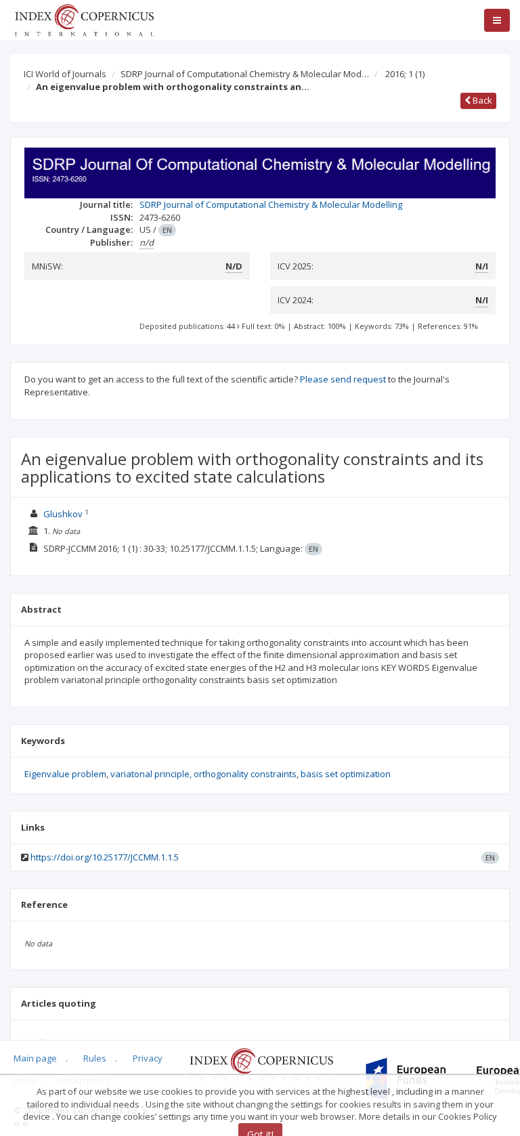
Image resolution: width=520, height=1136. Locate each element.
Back (481, 100)
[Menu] (497, 20)
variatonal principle (150, 774)
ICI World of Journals (65, 74)
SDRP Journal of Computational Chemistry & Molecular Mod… (245, 74)
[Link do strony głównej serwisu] (84, 19)
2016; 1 (405, 74)
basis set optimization (346, 774)
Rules (94, 1058)
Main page (35, 1058)
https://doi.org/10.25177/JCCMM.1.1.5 (104, 857)
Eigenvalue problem (65, 774)
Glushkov (64, 514)
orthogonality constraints (245, 774)
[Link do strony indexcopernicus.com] (261, 1063)
